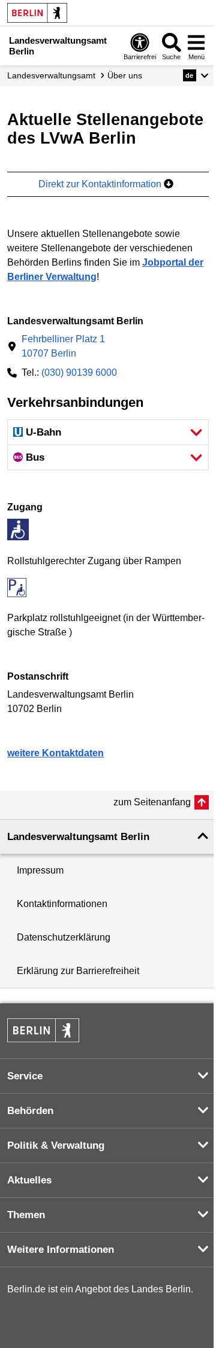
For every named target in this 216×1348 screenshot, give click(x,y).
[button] (196, 75)
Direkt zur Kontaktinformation (101, 184)
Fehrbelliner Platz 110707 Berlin (63, 346)
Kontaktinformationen (62, 904)
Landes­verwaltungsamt (51, 75)
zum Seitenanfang (152, 802)
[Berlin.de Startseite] (37, 13)
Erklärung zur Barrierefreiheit (78, 971)
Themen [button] (26, 1215)
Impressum (40, 870)
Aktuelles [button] (29, 1180)
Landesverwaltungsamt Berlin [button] (78, 836)
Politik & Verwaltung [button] (55, 1145)
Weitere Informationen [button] (60, 1249)
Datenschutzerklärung (63, 937)
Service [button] (25, 1076)
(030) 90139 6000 (79, 372)
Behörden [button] (30, 1110)
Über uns (124, 75)
